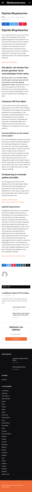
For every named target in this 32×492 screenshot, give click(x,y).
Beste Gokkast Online (19, 307)
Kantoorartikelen (6, 433)
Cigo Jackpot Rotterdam (9, 62)
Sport (3, 458)
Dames (3, 409)
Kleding (4, 439)
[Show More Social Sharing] (28, 24)
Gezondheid (5, 425)
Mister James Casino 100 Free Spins (13, 202)
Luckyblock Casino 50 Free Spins (15, 293)
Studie (3, 460)
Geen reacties (20, 17)
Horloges (4, 431)
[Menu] (3, 3)
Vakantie (4, 463)
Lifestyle (4, 442)
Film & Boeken (6, 423)
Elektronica (5, 415)
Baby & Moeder (6, 398)
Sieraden (4, 455)
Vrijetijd (4, 466)
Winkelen (4, 471)
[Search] (29, 3)
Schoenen (4, 452)
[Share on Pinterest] (23, 24)
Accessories (5, 390)
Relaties (4, 450)
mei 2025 (4, 379)
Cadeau (4, 406)
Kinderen (4, 436)
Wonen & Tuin (5, 474)
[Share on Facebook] (6, 24)
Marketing (4, 444)
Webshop (4, 468)
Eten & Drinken (6, 417)
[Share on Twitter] (14, 24)
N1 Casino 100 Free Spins (10, 200)
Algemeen (4, 393)
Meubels (4, 447)
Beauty (4, 401)
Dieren (3, 412)
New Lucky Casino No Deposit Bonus (13, 256)
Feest (3, 420)
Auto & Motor (5, 396)
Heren (3, 428)
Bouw (3, 404)
